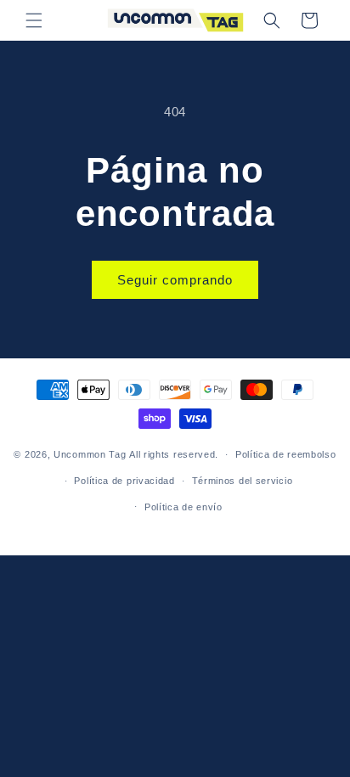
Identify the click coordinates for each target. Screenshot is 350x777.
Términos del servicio (242, 481)
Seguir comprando (175, 280)
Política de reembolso (285, 454)
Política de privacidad (124, 481)
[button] (34, 20)
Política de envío (183, 507)
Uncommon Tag (90, 454)
